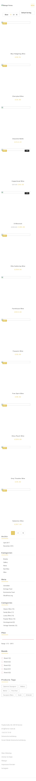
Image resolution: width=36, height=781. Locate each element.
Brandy (5, 559)
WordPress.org (8, 595)
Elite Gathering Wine (18, 266)
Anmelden (6, 586)
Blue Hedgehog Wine (18, 54)
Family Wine (7, 612)
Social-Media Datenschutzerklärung (13, 740)
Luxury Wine (7, 615)
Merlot (5, 691)
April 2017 (6, 543)
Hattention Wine (18, 521)
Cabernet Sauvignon (9, 686)
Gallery (5, 562)
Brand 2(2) (7, 662)
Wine (4, 572)
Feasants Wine (18, 351)
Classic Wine (7, 609)
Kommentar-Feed (9, 592)
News (5, 566)
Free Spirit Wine (18, 393)
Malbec (22, 686)
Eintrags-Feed (7, 589)
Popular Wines (7, 619)
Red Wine (6, 569)
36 (16, 14)
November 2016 (8, 546)
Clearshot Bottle (18, 139)
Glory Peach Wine (18, 436)
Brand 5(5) (7, 672)
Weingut (4, 761)
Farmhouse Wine (18, 308)
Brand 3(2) (7, 665)
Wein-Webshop (6, 753)
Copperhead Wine (18, 181)
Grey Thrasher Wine (18, 478)
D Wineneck (18, 223)
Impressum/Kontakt (8, 764)
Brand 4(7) (7, 669)
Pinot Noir (14, 691)
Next (23, 533)
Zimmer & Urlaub (6, 757)
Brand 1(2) (7, 658)
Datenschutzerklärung (8, 736)
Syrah (20, 695)
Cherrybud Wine (18, 96)
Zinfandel (29, 695)
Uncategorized (8, 622)
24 (13, 14)
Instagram (4, 768)
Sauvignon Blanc (8, 695)
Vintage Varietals (8, 625)
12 (10, 14)
